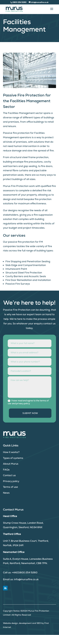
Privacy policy (11, 481)
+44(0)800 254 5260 (24, 572)
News (6, 492)
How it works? (11, 452)
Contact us (9, 475)
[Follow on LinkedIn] (5, 588)
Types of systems (13, 458)
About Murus (10, 463)
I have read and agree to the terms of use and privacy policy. (28, 402)
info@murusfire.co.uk (26, 579)
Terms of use (10, 486)
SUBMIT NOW (30, 413)
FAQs (6, 469)
